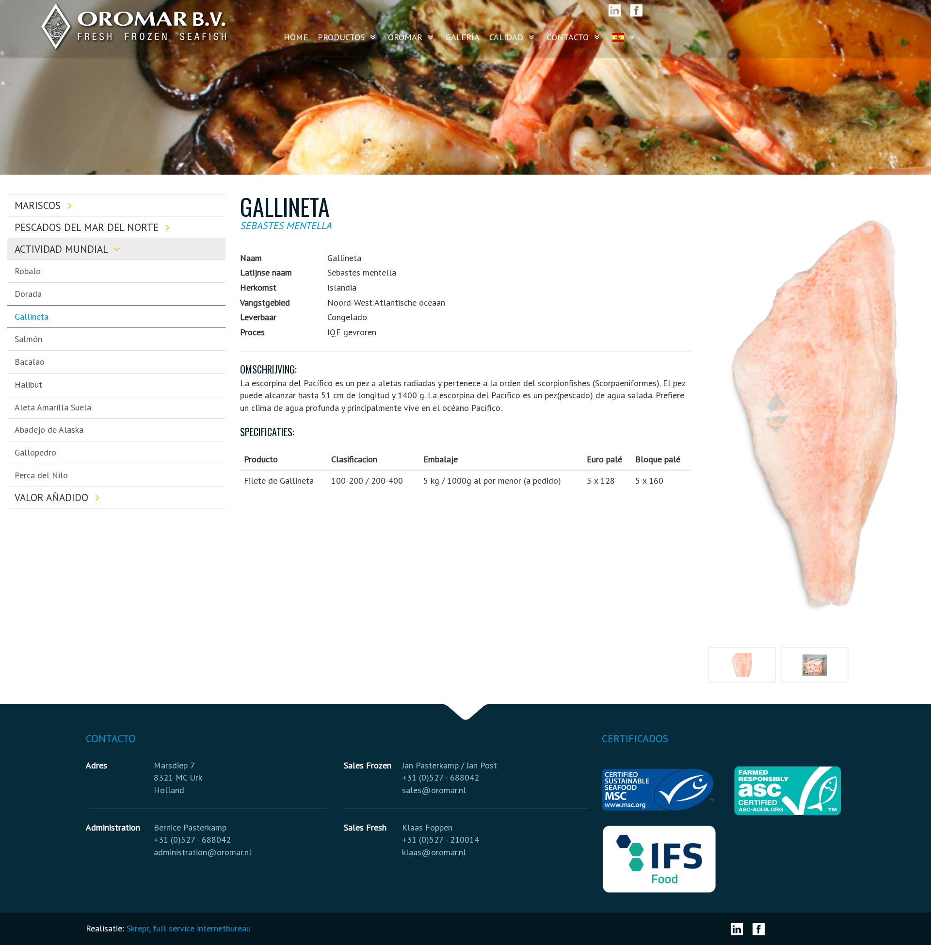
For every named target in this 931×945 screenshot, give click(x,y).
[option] (814, 413)
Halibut (28, 384)
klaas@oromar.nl (434, 852)
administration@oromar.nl (203, 852)
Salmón (28, 338)
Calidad (507, 37)
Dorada (28, 293)
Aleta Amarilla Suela (53, 407)
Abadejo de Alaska (49, 429)
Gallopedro (35, 452)
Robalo (28, 271)
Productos (342, 37)
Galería (463, 37)
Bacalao (30, 361)
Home (296, 37)
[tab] (116, 205)
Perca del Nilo (41, 475)
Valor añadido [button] (53, 497)
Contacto (568, 37)
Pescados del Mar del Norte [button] (88, 227)
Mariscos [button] (39, 205)
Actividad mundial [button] (63, 249)
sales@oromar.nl (434, 790)
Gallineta (31, 316)
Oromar (406, 37)
